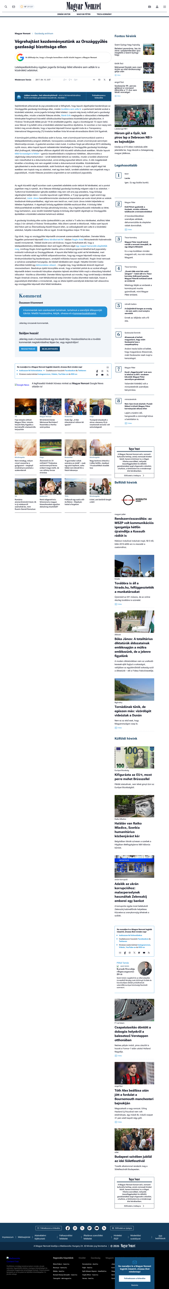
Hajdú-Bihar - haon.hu (90, 1275)
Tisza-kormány (131, 237)
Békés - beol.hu (58, 1271)
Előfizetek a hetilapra (132, 475)
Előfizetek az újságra (123, 1228)
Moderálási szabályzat (135, 1237)
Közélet (82, 1258)
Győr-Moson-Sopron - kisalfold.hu (94, 1271)
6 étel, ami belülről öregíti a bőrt (100, 500)
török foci (119, 63)
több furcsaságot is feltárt (27, 153)
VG (16, 416)
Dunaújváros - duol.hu (90, 1264)
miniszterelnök (130, 399)
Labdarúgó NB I (121, 129)
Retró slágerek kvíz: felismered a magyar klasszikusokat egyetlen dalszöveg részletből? (50, 503)
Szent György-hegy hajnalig (127, 45)
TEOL (67, 496)
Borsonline (68, 416)
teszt (126, 174)
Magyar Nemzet (22, 33)
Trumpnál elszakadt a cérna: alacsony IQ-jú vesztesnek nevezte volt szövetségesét (100, 423)
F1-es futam (119, 1023)
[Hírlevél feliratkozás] (107, 367)
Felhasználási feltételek (65, 1237)
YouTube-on (63, 374)
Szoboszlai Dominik (132, 333)
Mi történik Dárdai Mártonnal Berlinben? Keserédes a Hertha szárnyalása (49, 423)
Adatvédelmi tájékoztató (40, 1237)
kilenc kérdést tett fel (54, 239)
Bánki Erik (66, 115)
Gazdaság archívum (44, 33)
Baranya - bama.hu (60, 1268)
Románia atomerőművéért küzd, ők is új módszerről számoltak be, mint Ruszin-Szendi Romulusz (25, 504)
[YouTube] (102, 374)
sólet (116, 1152)
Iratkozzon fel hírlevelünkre (30, 370)
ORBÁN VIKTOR (63, 14)
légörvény (118, 702)
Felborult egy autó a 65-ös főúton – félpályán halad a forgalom (75, 501)
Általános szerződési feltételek (93, 1237)
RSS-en (74, 374)
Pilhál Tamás (123, 963)
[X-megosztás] (104, 79)
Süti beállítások (160, 1237)
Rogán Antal (78, 239)
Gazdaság (95, 1258)
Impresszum (8, 1237)
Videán (54, 374)
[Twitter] (107, 371)
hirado (117, 579)
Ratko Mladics (120, 819)
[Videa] (97, 374)
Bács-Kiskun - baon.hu (61, 1264)
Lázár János (33, 198)
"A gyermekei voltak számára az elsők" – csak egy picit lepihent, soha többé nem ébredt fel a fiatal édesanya (75, 465)
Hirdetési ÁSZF (118, 1237)
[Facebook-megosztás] (109, 79)
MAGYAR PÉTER (83, 14)
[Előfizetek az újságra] (149, 7)
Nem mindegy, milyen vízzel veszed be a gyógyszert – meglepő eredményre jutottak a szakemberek (24, 465)
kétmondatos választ (46, 265)
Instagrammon (44, 374)
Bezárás (134, 1285)
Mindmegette (20, 457)
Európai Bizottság (122, 770)
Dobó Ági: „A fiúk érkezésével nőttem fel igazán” (74, 422)
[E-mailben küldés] (99, 79)
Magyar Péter (130, 202)
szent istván (124, 966)
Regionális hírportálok (63, 1258)
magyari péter (120, 514)
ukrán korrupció (121, 879)
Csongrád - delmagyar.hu (62, 1278)
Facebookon (70, 370)
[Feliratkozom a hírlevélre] (13, 7)
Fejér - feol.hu (87, 1268)
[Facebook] (97, 371)
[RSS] (107, 374)
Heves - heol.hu (88, 1278)
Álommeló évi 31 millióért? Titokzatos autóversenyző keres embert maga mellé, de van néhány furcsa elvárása (49, 467)
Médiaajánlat (24, 1237)
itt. (66, 98)
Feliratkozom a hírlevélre (98, 96)
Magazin (110, 1258)
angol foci (119, 82)
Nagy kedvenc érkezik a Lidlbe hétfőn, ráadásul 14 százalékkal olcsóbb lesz (99, 464)
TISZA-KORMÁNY (104, 14)
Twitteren (82, 370)
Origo (92, 416)
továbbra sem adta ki (71, 109)
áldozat (118, 634)
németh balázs (131, 304)
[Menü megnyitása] (164, 7)
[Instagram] (102, 371)
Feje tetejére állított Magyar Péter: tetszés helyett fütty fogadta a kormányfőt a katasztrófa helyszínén (25, 424)
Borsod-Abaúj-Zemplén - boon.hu (65, 1275)
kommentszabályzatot (84, 313)
